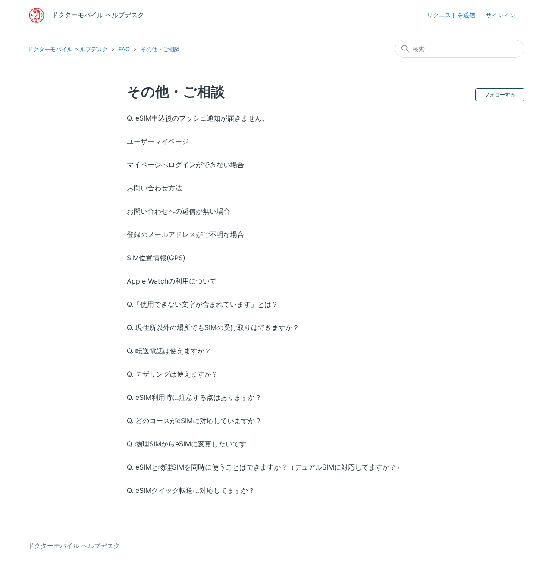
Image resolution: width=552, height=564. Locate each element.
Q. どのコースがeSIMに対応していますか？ (194, 420)
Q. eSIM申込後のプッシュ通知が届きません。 (198, 118)
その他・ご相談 (160, 49)
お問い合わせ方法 (154, 188)
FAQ (124, 49)
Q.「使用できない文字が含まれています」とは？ (202, 304)
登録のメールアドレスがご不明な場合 (185, 234)
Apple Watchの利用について (171, 281)
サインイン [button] (501, 15)
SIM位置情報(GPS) (156, 257)
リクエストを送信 (451, 15)
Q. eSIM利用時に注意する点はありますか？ (194, 397)
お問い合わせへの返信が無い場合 (178, 211)
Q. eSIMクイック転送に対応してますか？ (191, 490)
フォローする (499, 94)
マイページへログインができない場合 (185, 164)
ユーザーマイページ (158, 141)
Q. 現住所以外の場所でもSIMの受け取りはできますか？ (213, 327)
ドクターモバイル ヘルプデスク (68, 49)
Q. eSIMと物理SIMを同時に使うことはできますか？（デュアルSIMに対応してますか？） (265, 467)
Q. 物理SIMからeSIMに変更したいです (186, 443)
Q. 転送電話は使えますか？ (169, 350)
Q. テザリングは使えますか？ (172, 374)
